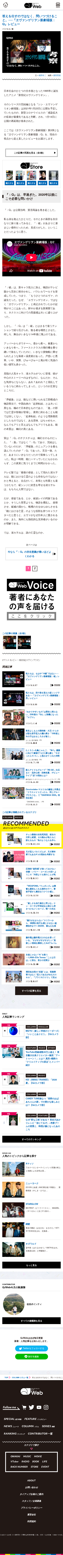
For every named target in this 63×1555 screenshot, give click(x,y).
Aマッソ (30, 1163)
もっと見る (31, 1265)
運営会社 (31, 1515)
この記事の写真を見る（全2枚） (29, 152)
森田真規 (57, 75)
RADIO (25, 1462)
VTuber (15, 1462)
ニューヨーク (32, 1183)
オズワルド (31, 1243)
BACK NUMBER (19, 1467)
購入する (9, 183)
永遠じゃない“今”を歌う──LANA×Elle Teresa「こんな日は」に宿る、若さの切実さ (41, 957)
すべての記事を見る (31, 990)
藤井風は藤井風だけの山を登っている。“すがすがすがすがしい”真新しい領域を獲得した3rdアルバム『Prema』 (41, 940)
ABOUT (31, 1481)
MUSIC (27, 1457)
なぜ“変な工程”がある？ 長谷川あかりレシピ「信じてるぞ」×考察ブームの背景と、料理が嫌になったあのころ (43, 1124)
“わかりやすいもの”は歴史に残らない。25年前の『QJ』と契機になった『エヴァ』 (42, 714)
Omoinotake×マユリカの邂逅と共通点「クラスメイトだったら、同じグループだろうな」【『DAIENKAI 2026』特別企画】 (43, 793)
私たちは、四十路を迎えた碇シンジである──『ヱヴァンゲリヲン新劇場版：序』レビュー (43, 695)
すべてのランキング (31, 1139)
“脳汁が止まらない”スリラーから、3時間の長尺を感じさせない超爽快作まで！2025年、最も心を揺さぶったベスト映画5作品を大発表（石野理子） (41, 923)
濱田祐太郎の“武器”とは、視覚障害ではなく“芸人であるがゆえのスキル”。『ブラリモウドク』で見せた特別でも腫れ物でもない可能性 (41, 974)
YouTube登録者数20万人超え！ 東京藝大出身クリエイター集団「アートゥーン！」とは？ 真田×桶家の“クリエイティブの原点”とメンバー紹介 (43, 1058)
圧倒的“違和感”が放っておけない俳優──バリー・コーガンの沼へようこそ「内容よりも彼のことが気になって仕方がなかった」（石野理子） (41, 871)
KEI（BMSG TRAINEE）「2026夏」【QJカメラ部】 (41, 1081)
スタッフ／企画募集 (31, 1501)
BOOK (35, 1462)
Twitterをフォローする (33, 1348)
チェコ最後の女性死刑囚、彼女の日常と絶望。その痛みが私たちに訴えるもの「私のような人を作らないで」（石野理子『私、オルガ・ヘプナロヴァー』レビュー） (41, 837)
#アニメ (5, 660)
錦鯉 (28, 1223)
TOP (6, 1377)
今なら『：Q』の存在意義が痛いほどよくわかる (29, 554)
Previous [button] (4, 1304)
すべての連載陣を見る (31, 1320)
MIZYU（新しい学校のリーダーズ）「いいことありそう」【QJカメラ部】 (43, 1034)
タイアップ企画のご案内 (31, 1494)
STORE (34, 1467)
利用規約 (31, 1522)
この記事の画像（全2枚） (14, 633)
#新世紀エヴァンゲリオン (29, 660)
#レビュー (14, 660)
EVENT (45, 1467)
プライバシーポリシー (31, 1508)
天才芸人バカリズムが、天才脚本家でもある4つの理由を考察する (41, 853)
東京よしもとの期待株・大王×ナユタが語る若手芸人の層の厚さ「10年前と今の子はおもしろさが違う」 (43, 733)
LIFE (44, 1462)
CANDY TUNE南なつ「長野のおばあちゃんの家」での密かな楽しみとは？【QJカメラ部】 (43, 1101)
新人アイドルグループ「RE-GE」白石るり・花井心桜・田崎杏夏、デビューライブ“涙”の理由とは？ (43, 772)
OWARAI (15, 1457)
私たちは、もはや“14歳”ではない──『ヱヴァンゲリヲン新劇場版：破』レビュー (42, 676)
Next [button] (56, 1304)
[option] (9, 642)
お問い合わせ (31, 1488)
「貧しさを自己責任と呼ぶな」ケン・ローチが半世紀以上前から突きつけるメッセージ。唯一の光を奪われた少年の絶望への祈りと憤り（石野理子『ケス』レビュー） (41, 906)
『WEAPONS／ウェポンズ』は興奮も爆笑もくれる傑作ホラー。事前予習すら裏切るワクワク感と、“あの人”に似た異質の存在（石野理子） (41, 888)
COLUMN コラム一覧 (20, 1377)
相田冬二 (42, 75)
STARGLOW (32, 1203)
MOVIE (38, 1457)
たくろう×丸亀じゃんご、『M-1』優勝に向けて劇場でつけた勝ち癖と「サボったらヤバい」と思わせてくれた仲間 (43, 753)
